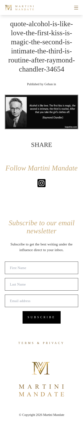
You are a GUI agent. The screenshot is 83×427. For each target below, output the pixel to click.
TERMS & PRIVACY (41, 343)
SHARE (41, 144)
